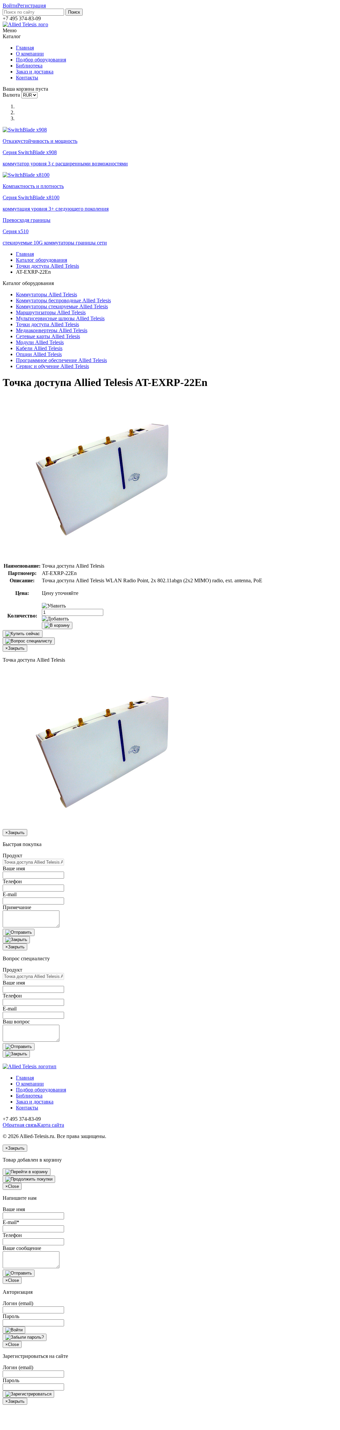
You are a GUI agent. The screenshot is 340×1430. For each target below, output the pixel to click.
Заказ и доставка (34, 71)
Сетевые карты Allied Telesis (48, 336)
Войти (10, 5)
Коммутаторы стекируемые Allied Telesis (62, 306)
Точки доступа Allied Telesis (47, 266)
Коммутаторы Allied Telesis (46, 294)
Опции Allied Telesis (39, 354)
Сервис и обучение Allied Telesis (52, 366)
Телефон (12, 881)
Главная (25, 47)
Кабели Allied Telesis (39, 348)
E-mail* (11, 1222)
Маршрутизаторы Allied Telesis (51, 312)
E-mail (10, 894)
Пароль (11, 1316)
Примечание (17, 907)
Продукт (12, 855)
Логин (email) (18, 1303)
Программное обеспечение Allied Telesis (61, 360)
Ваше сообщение (22, 1248)
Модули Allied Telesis (40, 342)
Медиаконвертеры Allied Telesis (51, 330)
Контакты (27, 77)
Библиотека (29, 65)
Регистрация (31, 5)
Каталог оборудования (41, 260)
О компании (30, 53)
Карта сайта (50, 1125)
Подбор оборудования (41, 59)
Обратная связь (20, 1125)
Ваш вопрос (16, 1021)
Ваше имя (14, 868)
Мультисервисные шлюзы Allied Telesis (60, 318)
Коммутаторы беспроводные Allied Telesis (63, 300)
